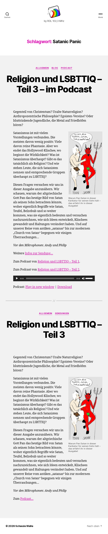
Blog (55, 68)
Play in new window (39, 287)
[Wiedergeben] (16, 278)
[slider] (89, 278)
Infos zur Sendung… (39, 253)
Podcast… (26, 499)
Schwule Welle (24, 526)
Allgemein (42, 68)
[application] (54, 278)
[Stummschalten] (83, 278)
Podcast (66, 68)
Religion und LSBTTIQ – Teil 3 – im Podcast (53, 84)
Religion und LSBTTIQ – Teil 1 (58, 261)
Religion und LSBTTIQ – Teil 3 (53, 329)
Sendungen (62, 313)
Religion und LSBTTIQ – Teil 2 (58, 270)
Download (64, 287)
